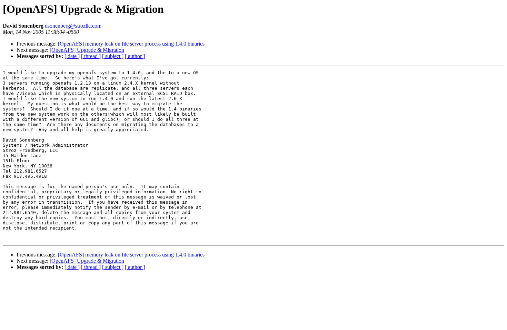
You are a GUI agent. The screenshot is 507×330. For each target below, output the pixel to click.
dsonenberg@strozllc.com (73, 26)
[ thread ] (91, 56)
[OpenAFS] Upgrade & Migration (87, 50)
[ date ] (72, 56)
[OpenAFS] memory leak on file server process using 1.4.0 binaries (131, 44)
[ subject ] (112, 56)
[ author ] (135, 56)
